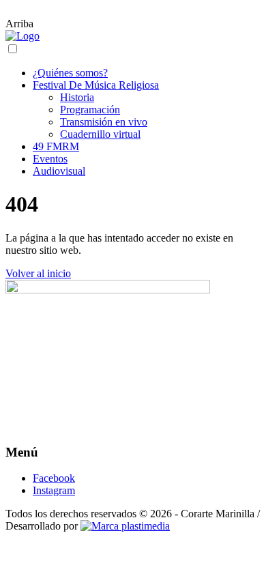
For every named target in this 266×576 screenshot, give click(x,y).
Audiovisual (59, 171)
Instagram (54, 490)
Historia (77, 97)
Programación (90, 109)
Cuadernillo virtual (100, 134)
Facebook (54, 478)
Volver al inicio (38, 273)
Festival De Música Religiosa (96, 85)
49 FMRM (56, 146)
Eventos (50, 158)
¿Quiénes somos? (70, 72)
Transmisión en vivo (103, 122)
